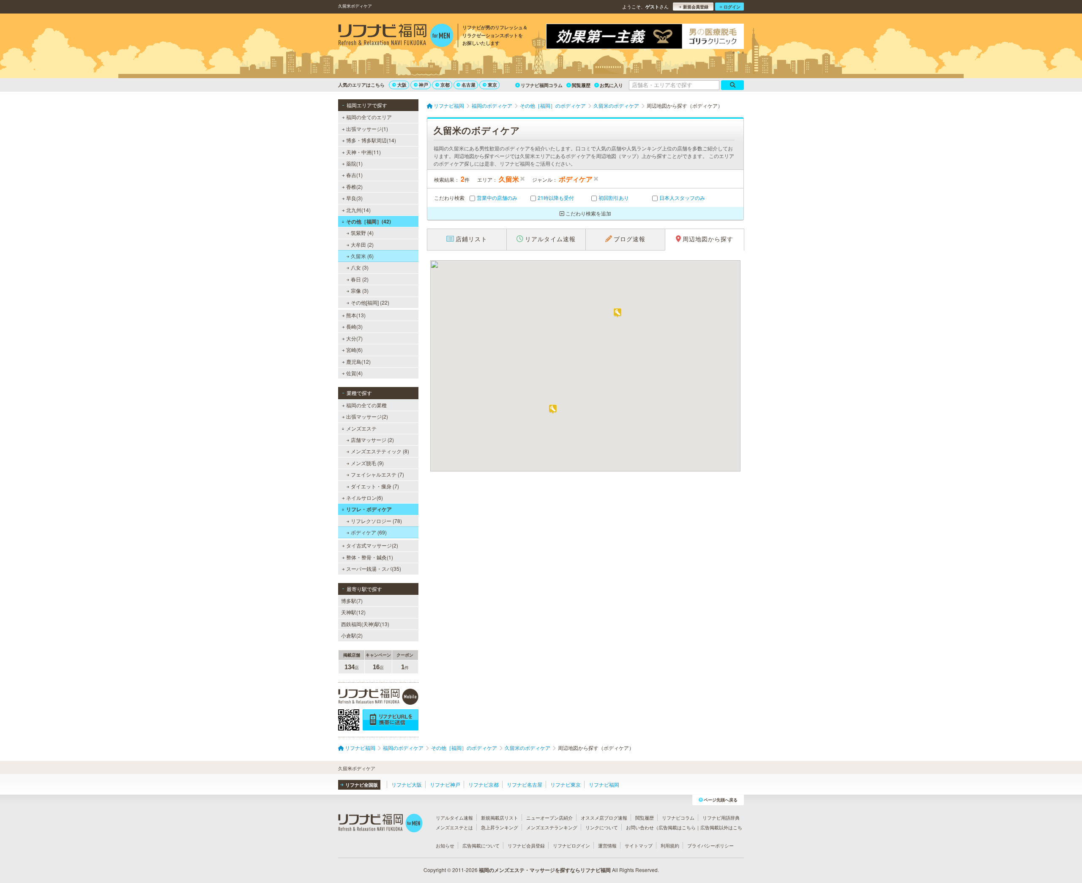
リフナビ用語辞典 (721, 817)
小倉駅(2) (352, 635)
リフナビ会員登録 (526, 845)
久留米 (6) (362, 255)
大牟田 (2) (362, 244)
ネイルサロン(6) (364, 497)
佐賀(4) (354, 372)
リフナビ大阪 (406, 784)
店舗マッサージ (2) (372, 439)
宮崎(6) (354, 349)
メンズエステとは (454, 827)
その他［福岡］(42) (368, 221)
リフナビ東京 (565, 784)
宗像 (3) (360, 290)
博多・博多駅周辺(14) (371, 140)
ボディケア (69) (369, 532)
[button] (617, 313)
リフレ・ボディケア (369, 509)
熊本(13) (356, 315)
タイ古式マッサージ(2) (372, 545)
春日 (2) (360, 279)
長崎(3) (354, 326)
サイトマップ (639, 845)
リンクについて (601, 827)
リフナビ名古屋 (524, 784)
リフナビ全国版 (361, 785)
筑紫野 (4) (362, 232)
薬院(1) (354, 163)
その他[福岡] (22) (370, 302)
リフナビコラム (678, 817)
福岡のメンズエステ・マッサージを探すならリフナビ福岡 (545, 870)
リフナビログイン (571, 845)
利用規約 (670, 845)
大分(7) (354, 338)
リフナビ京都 (483, 784)
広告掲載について (481, 845)
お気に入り (611, 85)
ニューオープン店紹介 (549, 817)
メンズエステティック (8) (380, 451)
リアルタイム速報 (454, 817)
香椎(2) (354, 186)
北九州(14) (358, 209)
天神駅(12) (353, 612)
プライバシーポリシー (710, 845)
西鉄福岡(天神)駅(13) (365, 623)
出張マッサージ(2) (367, 416)
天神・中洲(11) (363, 151)
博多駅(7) (352, 600)
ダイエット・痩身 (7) (375, 486)
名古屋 (468, 85)
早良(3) (354, 198)
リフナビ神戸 (445, 784)
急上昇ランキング (499, 827)
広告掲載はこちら (677, 827)
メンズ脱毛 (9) (367, 462)
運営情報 (607, 845)
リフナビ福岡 (604, 784)
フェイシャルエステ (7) (377, 474)
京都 (445, 85)
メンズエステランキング (551, 827)
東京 (492, 85)
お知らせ (445, 845)
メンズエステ (361, 428)
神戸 (423, 85)
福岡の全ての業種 (366, 405)
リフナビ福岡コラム (542, 85)
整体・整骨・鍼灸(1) (369, 557)
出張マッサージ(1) (367, 128)
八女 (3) (360, 267)
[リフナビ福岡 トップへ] (396, 36)
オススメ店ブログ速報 (604, 817)
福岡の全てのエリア (369, 116)
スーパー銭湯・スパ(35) (373, 568)
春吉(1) (354, 174)
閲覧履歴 (581, 85)
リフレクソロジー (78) (376, 520)
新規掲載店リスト (499, 817)
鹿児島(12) (358, 361)
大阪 (402, 85)
